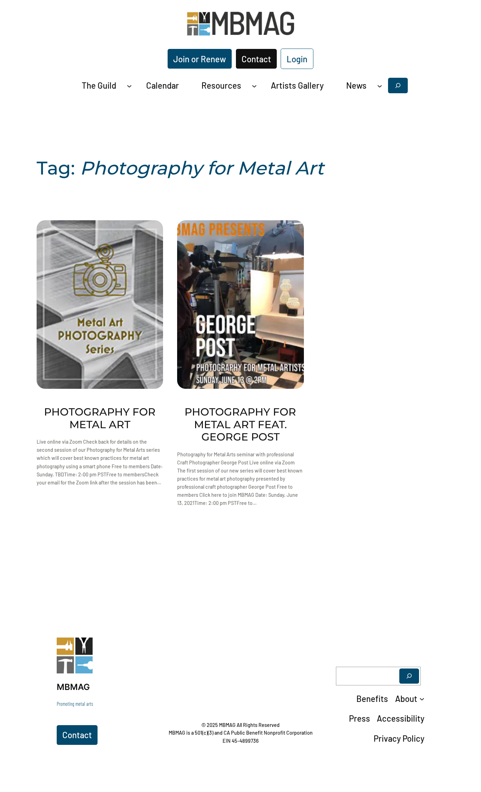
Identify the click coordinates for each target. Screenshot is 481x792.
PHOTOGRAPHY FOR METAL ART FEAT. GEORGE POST (240, 424)
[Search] (409, 676)
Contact (256, 59)
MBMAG (73, 687)
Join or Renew (199, 59)
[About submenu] (421, 698)
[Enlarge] (83, 646)
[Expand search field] (398, 85)
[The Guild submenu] (129, 85)
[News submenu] (379, 85)
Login (297, 59)
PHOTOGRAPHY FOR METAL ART (100, 418)
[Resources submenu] (254, 85)
